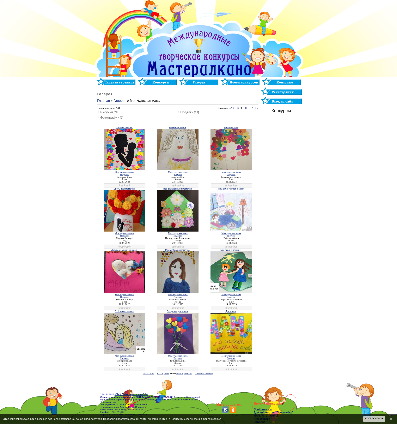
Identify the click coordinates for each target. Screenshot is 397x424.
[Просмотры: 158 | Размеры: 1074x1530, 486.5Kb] (231, 169)
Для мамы (230, 311)
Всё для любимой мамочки (177, 188)
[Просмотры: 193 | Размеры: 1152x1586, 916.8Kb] (124, 169)
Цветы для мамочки (124, 188)
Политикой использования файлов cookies (196, 419)
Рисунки (106, 112)
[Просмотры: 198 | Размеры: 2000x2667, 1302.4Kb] (177, 169)
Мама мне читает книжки (231, 188)
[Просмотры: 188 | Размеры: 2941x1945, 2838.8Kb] (231, 292)
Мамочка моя (231, 127)
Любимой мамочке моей (124, 250)
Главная (103, 100)
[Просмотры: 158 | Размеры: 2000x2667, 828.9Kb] (177, 353)
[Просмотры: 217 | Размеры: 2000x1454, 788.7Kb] (231, 230)
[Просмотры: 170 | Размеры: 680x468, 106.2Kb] (231, 353)
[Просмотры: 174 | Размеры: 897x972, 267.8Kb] (177, 230)
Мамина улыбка (177, 127)
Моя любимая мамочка (177, 250)
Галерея (120, 100)
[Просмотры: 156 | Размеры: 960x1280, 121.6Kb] (124, 230)
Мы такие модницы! (230, 250)
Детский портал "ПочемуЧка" (273, 412)
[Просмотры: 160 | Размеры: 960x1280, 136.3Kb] (177, 292)
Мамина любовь (124, 127)
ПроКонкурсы (263, 409)
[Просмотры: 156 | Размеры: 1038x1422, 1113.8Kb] (124, 292)
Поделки (186, 112)
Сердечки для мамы (177, 311)
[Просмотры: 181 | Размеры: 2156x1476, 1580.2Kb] (124, 353)
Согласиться (374, 418)
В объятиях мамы (124, 311)
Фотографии (109, 117)
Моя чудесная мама (124, 172)
